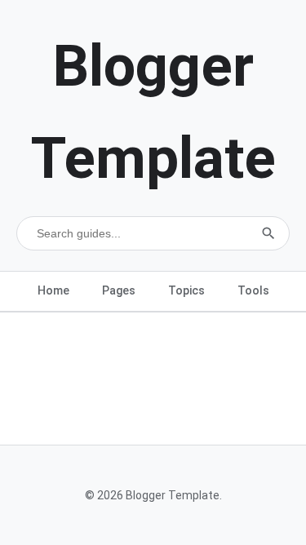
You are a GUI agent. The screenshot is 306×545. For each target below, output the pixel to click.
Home (53, 290)
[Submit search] (268, 233)
